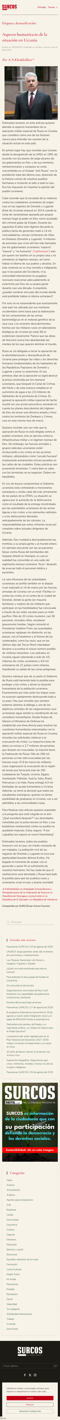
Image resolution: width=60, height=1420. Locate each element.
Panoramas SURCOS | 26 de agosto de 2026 (30, 1072)
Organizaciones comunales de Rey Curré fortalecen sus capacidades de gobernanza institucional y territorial (28, 994)
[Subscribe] (55, 1366)
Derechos (11, 1239)
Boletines (11, 1209)
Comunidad (12, 1219)
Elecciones (12, 1254)
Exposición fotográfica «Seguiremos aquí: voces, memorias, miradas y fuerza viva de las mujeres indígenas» (30, 1064)
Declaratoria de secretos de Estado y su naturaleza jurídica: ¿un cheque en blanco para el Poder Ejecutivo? (30, 1028)
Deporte (11, 1234)
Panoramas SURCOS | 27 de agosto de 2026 (30, 1007)
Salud (10, 1299)
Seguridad (12, 1304)
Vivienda (11, 1324)
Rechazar (30, 1404)
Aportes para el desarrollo (20, 1200)
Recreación (12, 1294)
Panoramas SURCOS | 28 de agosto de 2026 (30, 946)
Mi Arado (11, 1279)
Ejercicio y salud (15, 1249)
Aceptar (30, 1398)
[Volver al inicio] (9, 7)
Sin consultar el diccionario (20, 985)
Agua (9, 1180)
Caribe (10, 1214)
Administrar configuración (30, 1411)
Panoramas (12, 1284)
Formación (12, 1264)
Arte (9, 1204)
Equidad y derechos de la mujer (22, 1259)
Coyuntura (12, 1224)
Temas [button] (51, 7)
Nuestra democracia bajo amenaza (24, 1002)
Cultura (10, 1229)
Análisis (39, 47)
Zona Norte (12, 1329)
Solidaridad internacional (19, 1314)
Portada (42, 7)
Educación (12, 1244)
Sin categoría (13, 1309)
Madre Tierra (13, 1274)
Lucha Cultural (14, 1269)
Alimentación (13, 1190)
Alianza (10, 1185)
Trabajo (10, 1319)
